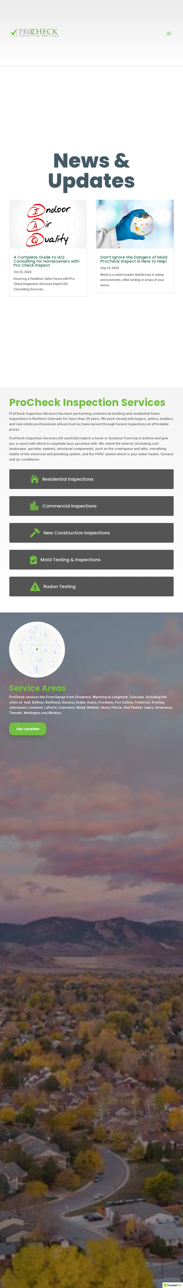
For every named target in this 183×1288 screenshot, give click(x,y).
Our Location (27, 729)
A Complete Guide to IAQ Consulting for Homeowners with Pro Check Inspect (46, 261)
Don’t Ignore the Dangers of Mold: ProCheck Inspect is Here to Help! (134, 259)
